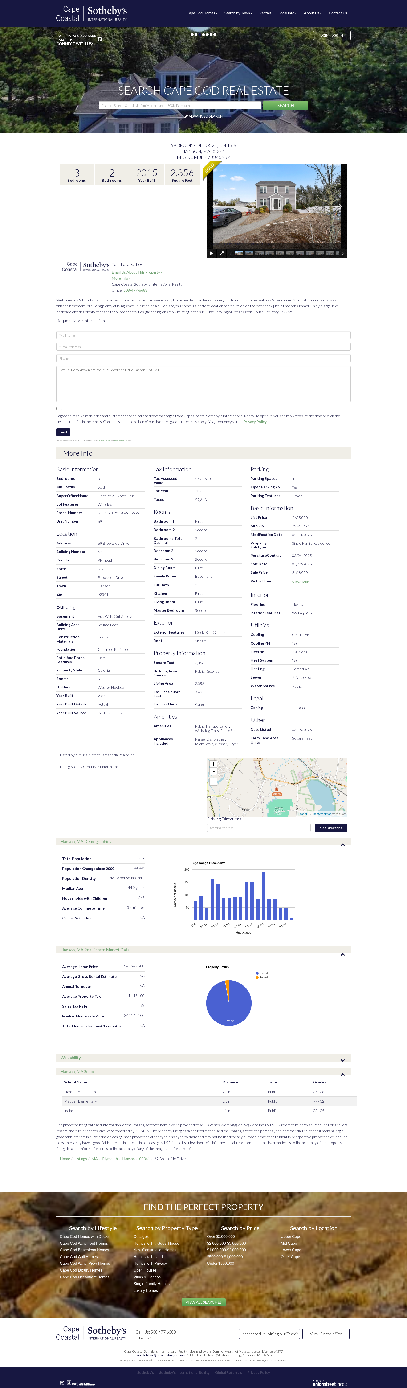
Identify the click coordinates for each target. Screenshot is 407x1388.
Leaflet (302, 813)
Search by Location (314, 1227)
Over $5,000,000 (221, 1237)
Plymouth (110, 1158)
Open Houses (145, 1270)
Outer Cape (290, 1257)
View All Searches (204, 1302)
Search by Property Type (167, 1227)
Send (63, 432)
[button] (285, 105)
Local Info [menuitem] (286, 13)
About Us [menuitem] (311, 13)
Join (325, 35)
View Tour (300, 582)
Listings (80, 1158)
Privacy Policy (255, 421)
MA (94, 1158)
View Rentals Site (326, 1333)
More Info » (121, 278)
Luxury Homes (146, 1291)
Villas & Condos (147, 1277)
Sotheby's (145, 1372)
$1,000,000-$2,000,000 (226, 1250)
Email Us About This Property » (137, 272)
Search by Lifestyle (93, 1227)
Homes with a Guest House (156, 1243)
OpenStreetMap (321, 813)
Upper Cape (291, 1237)
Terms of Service (120, 440)
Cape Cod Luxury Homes (81, 1270)
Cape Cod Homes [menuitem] (201, 13)
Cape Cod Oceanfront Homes (84, 1277)
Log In (337, 35)
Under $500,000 (220, 1263)
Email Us (64, 40)
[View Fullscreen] (213, 781)
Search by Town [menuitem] (237, 13)
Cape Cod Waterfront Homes (84, 1243)
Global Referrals (228, 1372)
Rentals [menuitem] (265, 13)
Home (65, 1158)
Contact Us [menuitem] (338, 13)
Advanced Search (206, 116)
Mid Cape (289, 1243)
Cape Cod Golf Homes (79, 1257)
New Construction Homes (155, 1250)
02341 (144, 1158)
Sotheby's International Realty (184, 1372)
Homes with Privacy (150, 1263)
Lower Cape (291, 1250)
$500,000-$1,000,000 (225, 1257)
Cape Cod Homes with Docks (84, 1237)
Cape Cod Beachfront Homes (84, 1250)
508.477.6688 (84, 36)
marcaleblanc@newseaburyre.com (160, 1355)
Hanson (128, 1158)
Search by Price (240, 1227)
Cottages (141, 1237)
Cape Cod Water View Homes (85, 1263)
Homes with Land (148, 1257)
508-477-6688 (135, 290)
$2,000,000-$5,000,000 (226, 1243)
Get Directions (331, 828)
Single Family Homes (152, 1284)
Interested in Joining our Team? (269, 1333)
